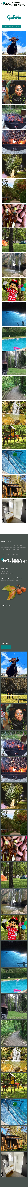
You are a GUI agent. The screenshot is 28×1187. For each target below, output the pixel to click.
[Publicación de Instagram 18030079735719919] (14, 191)
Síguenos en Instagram (11, 26)
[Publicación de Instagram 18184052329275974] (14, 363)
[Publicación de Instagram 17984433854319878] (14, 388)
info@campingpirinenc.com (7, 573)
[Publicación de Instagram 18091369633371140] (14, 216)
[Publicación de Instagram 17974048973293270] (14, 289)
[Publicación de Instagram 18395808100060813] (14, 92)
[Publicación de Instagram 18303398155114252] (14, 265)
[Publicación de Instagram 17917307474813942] (14, 142)
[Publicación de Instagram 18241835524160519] (14, 486)
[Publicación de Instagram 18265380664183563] (14, 437)
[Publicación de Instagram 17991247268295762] (14, 314)
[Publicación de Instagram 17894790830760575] (14, 413)
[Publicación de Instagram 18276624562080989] (14, 68)
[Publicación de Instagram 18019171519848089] (14, 117)
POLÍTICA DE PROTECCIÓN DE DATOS (10, 554)
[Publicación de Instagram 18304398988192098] (14, 43)
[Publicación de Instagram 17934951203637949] (14, 511)
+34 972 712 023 (4, 571)
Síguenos (6, 647)
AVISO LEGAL (4, 553)
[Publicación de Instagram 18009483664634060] (14, 339)
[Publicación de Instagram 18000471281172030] (14, 166)
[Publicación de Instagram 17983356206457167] (14, 240)
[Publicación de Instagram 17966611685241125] (14, 462)
